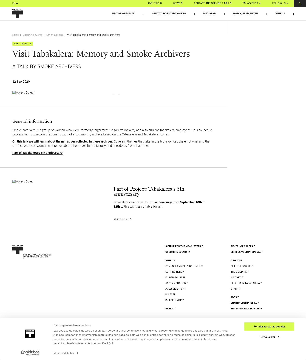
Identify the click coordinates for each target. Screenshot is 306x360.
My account (250, 3)
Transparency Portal (245, 309)
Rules (168, 295)
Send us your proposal (246, 252)
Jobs (234, 297)
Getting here (173, 272)
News (176, 3)
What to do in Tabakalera (169, 14)
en (13, 3)
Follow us (279, 3)
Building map (173, 300)
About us (153, 3)
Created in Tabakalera (245, 283)
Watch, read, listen (245, 14)
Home (15, 35)
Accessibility (173, 289)
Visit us (280, 14)
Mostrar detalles (63, 353)
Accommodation (175, 283)
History (236, 278)
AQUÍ (110, 343)
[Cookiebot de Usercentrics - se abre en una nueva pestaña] (30, 353)
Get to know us (241, 266)
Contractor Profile (244, 303)
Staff (234, 289)
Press (169, 309)
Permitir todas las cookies (269, 326)
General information (26, 25)
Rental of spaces (242, 246)
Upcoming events (123, 14)
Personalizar (267, 336)
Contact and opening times (211, 3)
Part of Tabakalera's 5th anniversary (37, 153)
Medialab (209, 14)
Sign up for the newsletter (183, 246)
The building (239, 272)
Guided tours (173, 278)
